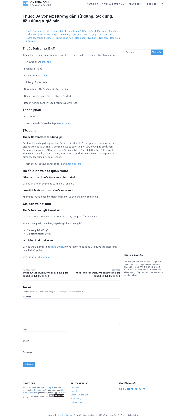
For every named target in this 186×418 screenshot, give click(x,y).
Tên (25, 329)
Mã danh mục (77, 402)
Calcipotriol (66, 123)
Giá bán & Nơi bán (98, 37)
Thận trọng (90, 34)
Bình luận (28, 296)
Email (26, 341)
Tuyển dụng (76, 398)
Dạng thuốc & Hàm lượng (80, 31)
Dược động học (64, 37)
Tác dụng (102, 31)
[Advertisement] (143, 29)
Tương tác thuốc (34, 37)
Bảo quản (80, 37)
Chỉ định (113, 31)
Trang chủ (93, 4)
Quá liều (77, 34)
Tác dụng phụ (105, 34)
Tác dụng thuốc (42, 256)
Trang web (27, 352)
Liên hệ (74, 391)
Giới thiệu (75, 387)
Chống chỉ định (34, 34)
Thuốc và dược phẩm (113, 4)
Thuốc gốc (135, 4)
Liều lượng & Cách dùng (57, 34)
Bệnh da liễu (74, 163)
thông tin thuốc (40, 390)
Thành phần (57, 31)
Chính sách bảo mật (79, 395)
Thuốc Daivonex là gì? (37, 31)
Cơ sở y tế (150, 4)
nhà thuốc (57, 246)
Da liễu (43, 75)
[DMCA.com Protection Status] (56, 396)
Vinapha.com (39, 2)
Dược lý (50, 37)
